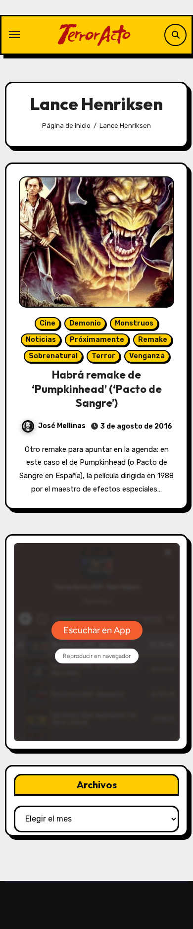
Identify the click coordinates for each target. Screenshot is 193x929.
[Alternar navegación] (14, 35)
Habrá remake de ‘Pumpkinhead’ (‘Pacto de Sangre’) (97, 389)
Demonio (85, 323)
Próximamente (97, 339)
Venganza (147, 356)
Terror (103, 356)
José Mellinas (62, 426)
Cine (47, 323)
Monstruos (134, 323)
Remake (152, 339)
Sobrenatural (53, 356)
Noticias (41, 339)
